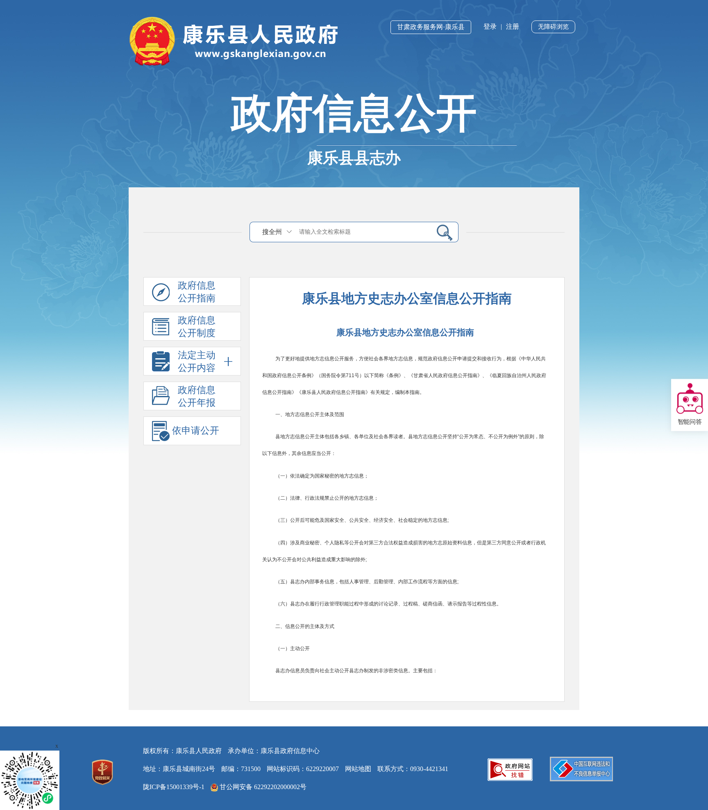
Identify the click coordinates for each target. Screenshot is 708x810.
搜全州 (272, 231)
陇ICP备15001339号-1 (173, 786)
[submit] (441, 232)
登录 (490, 26)
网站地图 (358, 768)
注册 (512, 26)
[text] (362, 232)
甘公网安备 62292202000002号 (262, 786)
